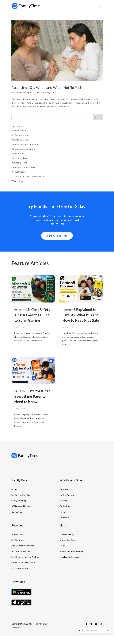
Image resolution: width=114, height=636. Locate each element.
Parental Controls (19, 139)
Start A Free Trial (57, 235)
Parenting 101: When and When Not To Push (46, 87)
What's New (17, 181)
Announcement (18, 130)
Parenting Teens (19, 162)
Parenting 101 (47, 92)
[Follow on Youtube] (96, 624)
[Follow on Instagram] (101, 624)
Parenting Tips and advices (24, 167)
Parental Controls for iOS (23, 149)
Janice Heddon (21, 92)
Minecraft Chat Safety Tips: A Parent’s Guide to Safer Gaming (32, 314)
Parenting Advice (19, 158)
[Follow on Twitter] (91, 624)
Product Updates (19, 171)
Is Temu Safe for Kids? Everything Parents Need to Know (32, 396)
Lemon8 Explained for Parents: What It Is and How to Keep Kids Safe (80, 314)
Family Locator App (20, 135)
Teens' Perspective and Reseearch (27, 176)
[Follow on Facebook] (86, 624)
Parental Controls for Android (25, 144)
